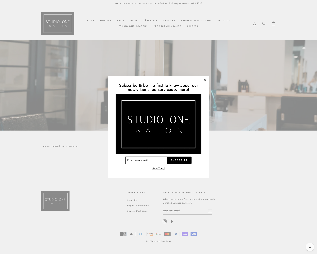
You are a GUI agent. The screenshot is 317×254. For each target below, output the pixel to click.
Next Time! (158, 168)
